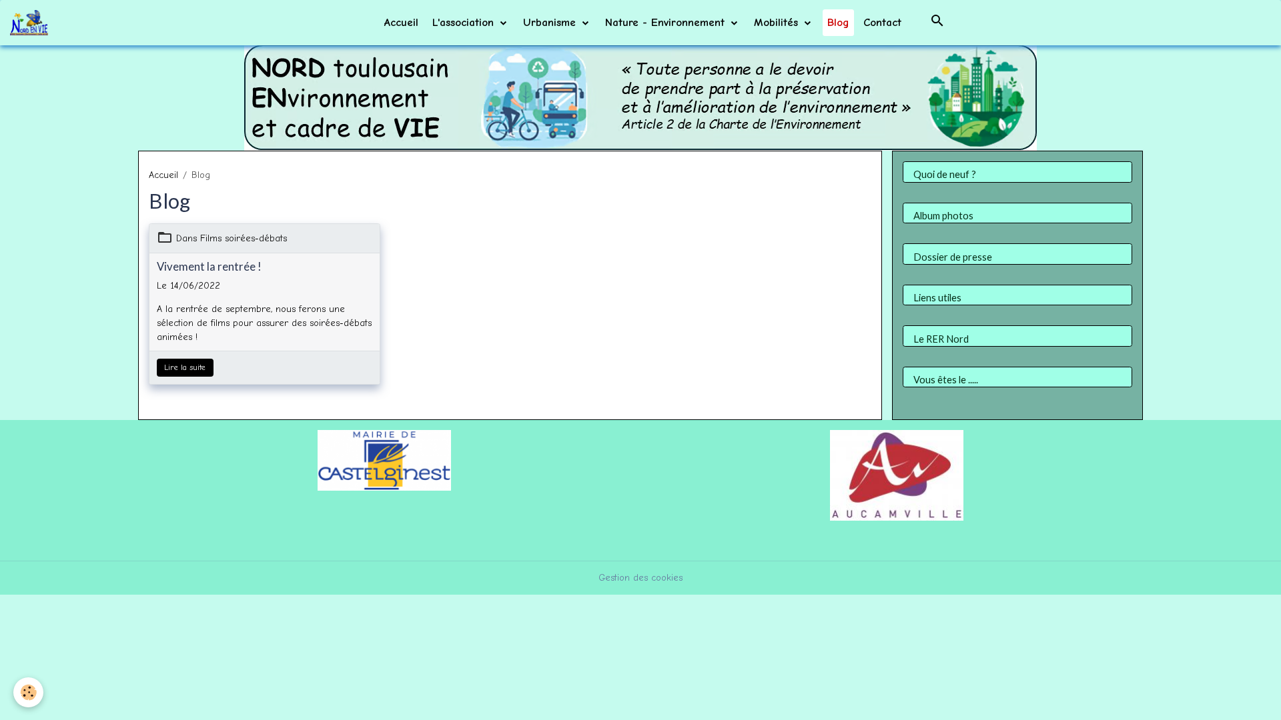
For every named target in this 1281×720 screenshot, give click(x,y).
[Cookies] (28, 692)
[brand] (31, 22)
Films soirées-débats (243, 238)
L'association (465, 22)
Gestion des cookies (640, 577)
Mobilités (778, 22)
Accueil (401, 22)
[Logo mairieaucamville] (896, 474)
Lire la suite (184, 367)
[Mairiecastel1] (384, 459)
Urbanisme (551, 22)
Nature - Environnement (667, 22)
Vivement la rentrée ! (209, 266)
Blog (838, 22)
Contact (882, 22)
